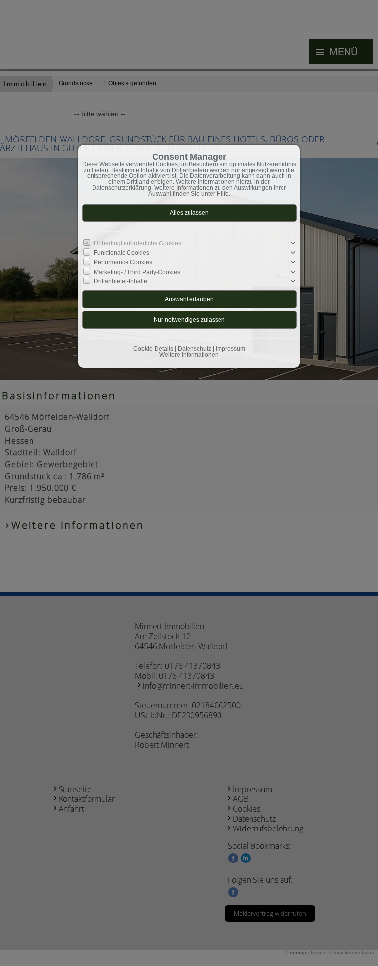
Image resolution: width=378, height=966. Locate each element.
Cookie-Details (153, 348)
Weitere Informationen (189, 354)
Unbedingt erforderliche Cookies (137, 243)
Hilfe (223, 193)
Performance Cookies (123, 262)
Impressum (230, 348)
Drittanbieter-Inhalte (120, 281)
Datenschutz (194, 348)
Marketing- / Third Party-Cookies (137, 271)
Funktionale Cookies (121, 252)
